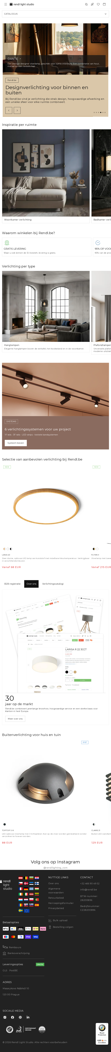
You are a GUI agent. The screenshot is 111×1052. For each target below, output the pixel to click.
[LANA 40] (46, 508)
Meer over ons (15, 719)
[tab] (94, 112)
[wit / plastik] (8, 549)
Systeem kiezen (16, 443)
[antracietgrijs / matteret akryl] (94, 824)
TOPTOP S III (8, 830)
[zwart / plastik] (11, 549)
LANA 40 (6, 555)
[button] (6, 4)
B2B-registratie (12, 584)
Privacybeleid (56, 908)
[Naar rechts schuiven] (17, 110)
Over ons (31, 584)
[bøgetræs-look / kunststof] (4, 549)
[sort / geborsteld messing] (94, 549)
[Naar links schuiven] (8, 110)
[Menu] (106, 1024)
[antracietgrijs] (4, 824)
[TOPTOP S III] (46, 783)
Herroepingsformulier (61, 903)
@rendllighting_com (56, 867)
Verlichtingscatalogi (52, 584)
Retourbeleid (56, 898)
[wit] (97, 549)
